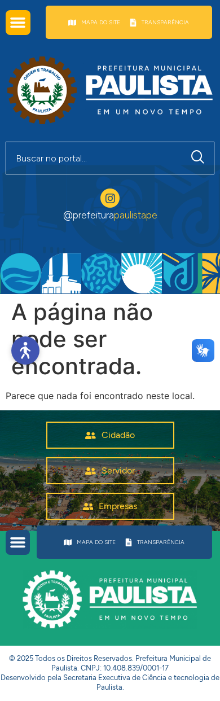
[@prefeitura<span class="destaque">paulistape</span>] (110, 198)
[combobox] (94, 158)
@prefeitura (110, 215)
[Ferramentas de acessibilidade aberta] (25, 350)
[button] (18, 22)
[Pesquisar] (200, 158)
